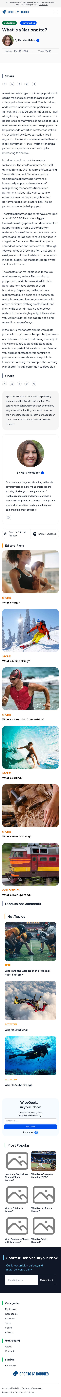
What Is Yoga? (11, 602)
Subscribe (30, 1127)
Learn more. (43, 5)
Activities (11, 1024)
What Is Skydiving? (17, 1029)
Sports (6, 597)
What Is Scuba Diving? (18, 1085)
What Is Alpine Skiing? (16, 661)
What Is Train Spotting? (16, 894)
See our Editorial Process (17, 534)
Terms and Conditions (24, 1392)
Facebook (10, 1365)
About (8, 1346)
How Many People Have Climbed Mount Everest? (16, 1177)
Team (8, 965)
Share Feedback (47, 533)
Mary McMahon (26, 40)
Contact (9, 1351)
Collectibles (11, 890)
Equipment (11, 1309)
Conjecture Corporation (32, 1388)
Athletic (9, 1332)
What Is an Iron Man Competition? (23, 719)
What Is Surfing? (12, 777)
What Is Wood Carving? (16, 836)
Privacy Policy (8, 1392)
